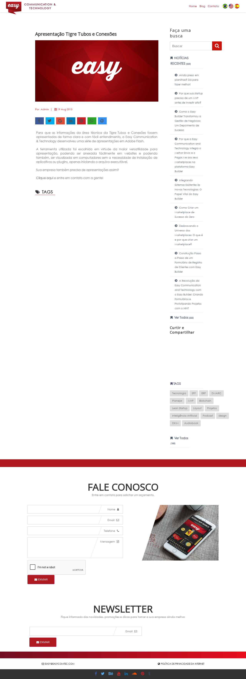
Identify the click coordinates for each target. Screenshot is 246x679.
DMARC (216, 393)
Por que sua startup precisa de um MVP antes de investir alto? (189, 98)
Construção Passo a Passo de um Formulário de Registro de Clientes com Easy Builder (188, 262)
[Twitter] (103, 674)
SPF (194, 393)
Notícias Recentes (180, 60)
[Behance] (111, 674)
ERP (203, 393)
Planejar (177, 400)
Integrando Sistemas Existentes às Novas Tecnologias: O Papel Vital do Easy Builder (188, 189)
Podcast (208, 415)
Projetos (212, 408)
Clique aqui (44, 178)
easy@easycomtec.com (59, 663)
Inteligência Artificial (184, 415)
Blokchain (205, 400)
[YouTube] (119, 674)
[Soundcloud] (135, 674)
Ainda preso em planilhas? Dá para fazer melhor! (187, 80)
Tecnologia (179, 393)
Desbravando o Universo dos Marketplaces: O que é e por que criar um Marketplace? (189, 235)
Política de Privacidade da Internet (182, 663)
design (223, 415)
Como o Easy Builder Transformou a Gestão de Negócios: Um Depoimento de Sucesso (188, 121)
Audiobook (191, 423)
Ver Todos (184, 317)
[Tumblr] (149, 674)
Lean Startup (179, 408)
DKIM (175, 423)
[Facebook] (96, 674)
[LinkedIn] (127, 674)
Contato (213, 6)
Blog (202, 6)
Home (193, 6)
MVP (191, 400)
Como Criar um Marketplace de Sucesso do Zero (186, 212)
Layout (197, 408)
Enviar (42, 579)
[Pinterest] (143, 674)
